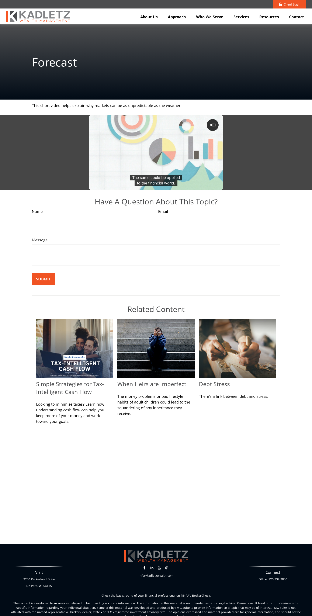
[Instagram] (167, 568)
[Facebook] (144, 568)
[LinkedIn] (152, 568)
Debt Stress (214, 384)
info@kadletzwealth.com (156, 576)
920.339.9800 (277, 579)
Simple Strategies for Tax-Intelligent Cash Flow (70, 388)
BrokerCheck (201, 595)
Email (163, 211)
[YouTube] (159, 568)
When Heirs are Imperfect (151, 384)
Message (40, 239)
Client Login (292, 4)
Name (37, 211)
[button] (149, 16)
